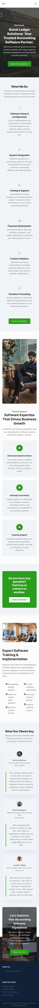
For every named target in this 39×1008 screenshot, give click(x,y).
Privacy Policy (8, 986)
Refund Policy (8, 995)
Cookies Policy (8, 989)
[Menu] (36, 4)
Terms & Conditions (10, 992)
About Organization (13, 971)
